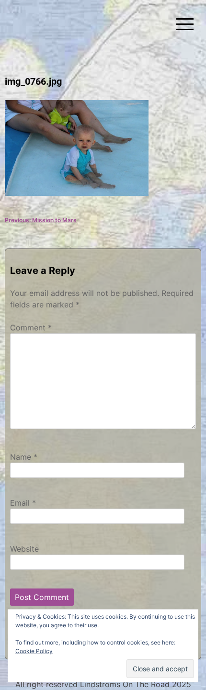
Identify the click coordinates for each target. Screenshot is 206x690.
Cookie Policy (34, 651)
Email (23, 503)
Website (24, 549)
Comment (31, 327)
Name (23, 457)
